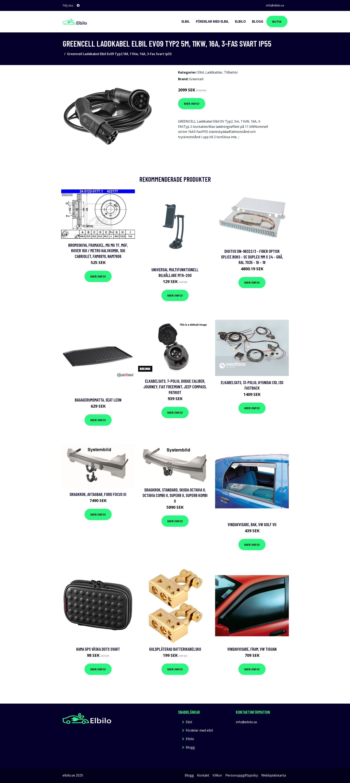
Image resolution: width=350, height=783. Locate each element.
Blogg (257, 21)
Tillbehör (231, 72)
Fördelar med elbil (212, 21)
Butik (277, 21)
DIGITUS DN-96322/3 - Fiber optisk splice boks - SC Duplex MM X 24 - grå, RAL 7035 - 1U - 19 (252, 257)
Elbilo (240, 21)
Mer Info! (191, 103)
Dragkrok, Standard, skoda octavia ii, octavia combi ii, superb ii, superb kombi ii (175, 495)
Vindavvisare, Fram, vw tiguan (252, 649)
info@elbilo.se (275, 5)
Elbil (185, 21)
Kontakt (203, 775)
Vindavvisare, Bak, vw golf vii (252, 524)
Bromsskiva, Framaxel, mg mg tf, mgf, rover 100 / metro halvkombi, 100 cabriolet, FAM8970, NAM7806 (98, 250)
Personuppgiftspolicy (241, 775)
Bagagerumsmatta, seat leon (98, 399)
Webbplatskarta (273, 775)
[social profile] (78, 5)
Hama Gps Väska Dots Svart (98, 649)
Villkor (217, 775)
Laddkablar (213, 72)
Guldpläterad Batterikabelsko (175, 649)
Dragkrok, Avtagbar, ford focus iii (98, 494)
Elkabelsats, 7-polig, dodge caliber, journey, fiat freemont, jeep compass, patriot (175, 386)
